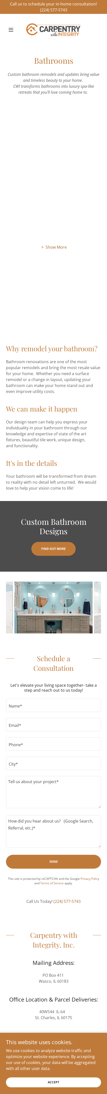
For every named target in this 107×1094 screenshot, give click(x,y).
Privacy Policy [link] (90, 879)
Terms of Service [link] (52, 883)
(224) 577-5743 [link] (67, 901)
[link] (53, 30)
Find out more (53, 549)
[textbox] (53, 705)
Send (54, 861)
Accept (53, 1082)
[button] (13, 30)
